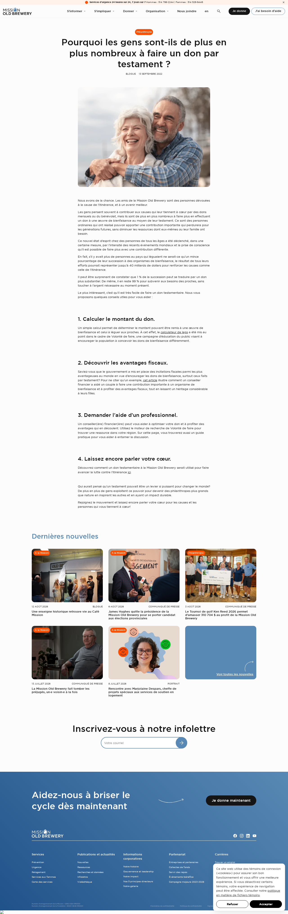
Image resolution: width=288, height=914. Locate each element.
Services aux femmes (44, 876)
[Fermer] (283, 2)
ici (129, 472)
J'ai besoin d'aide (268, 11)
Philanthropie (144, 31)
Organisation (155, 11)
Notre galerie (130, 886)
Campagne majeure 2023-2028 (186, 881)
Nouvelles (82, 862)
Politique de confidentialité (191, 906)
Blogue (131, 73)
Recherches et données (90, 872)
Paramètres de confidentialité (162, 906)
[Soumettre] (181, 743)
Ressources (83, 867)
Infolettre (82, 876)
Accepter (265, 904)
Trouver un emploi (225, 862)
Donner (128, 11)
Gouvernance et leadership (138, 871)
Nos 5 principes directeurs (138, 881)
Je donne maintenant (231, 800)
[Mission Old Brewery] (17, 11)
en (206, 11)
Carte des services (42, 881)
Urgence (36, 867)
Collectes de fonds (179, 867)
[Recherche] (219, 11)
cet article (150, 380)
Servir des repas (178, 872)
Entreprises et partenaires (183, 862)
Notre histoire (131, 866)
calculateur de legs (174, 332)
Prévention (38, 862)
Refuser (232, 904)
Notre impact (130, 876)
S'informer (74, 11)
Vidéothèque (84, 881)
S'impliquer (102, 11)
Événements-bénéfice (181, 876)
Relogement (38, 872)
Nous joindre (186, 11)
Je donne (239, 11)
